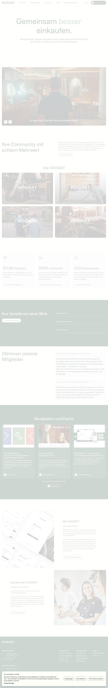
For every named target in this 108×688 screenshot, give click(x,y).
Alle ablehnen (81, 679)
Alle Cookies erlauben (96, 679)
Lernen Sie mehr (9, 683)
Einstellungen (69, 679)
